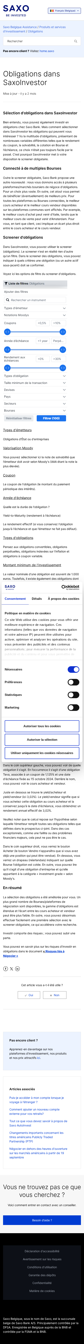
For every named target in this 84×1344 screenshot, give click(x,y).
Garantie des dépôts (42, 1275)
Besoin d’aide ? (42, 1220)
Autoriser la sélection (42, 739)
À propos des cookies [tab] (63, 598)
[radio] (29, 995)
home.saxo (47, 51)
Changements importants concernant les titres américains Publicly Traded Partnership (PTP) (36, 1137)
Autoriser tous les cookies (42, 726)
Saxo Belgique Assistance (20, 27)
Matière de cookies (42, 1291)
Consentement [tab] (15, 598)
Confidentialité (42, 1283)
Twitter (11, 968)
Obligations (35, 31)
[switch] (73, 682)
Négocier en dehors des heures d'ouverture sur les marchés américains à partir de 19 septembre (38, 1153)
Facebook (5, 968)
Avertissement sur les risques (42, 1259)
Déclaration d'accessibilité (42, 1251)
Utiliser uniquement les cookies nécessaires (42, 753)
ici (38, 1057)
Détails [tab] (37, 598)
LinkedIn (17, 968)
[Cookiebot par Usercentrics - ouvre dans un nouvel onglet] (61, 587)
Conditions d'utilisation (42, 1267)
